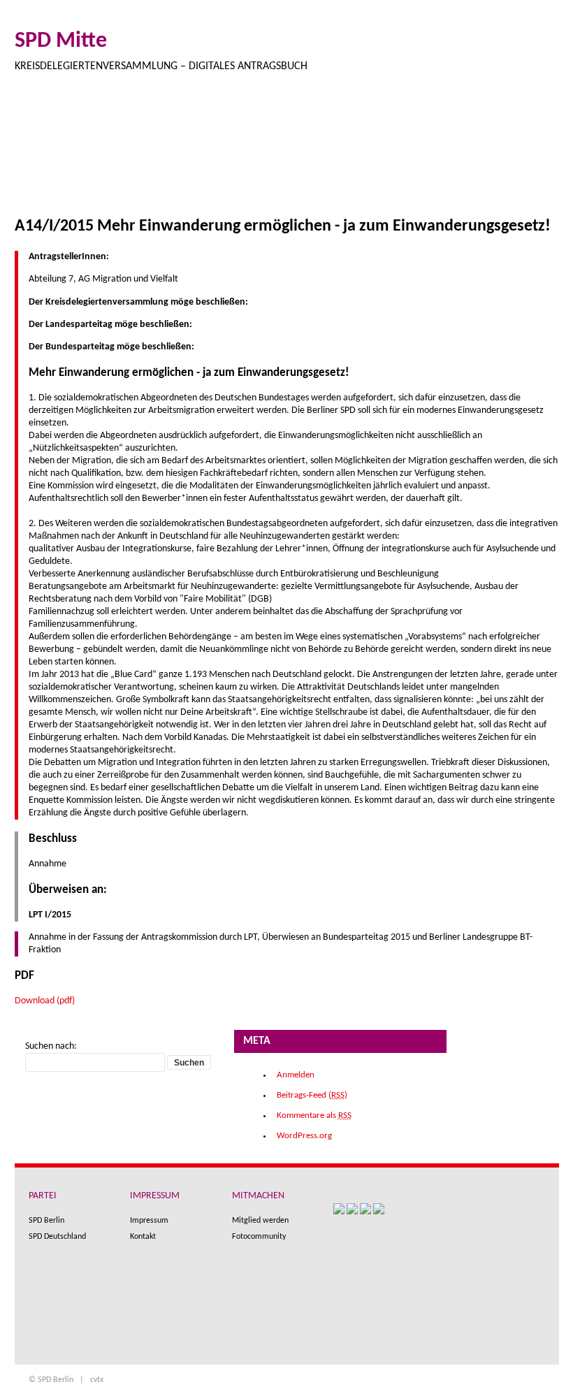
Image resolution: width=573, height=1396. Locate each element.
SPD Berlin (46, 1220)
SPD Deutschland (57, 1237)
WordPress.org (304, 1135)
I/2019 (138, 153)
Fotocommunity (259, 1237)
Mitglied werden (260, 1220)
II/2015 (543, 153)
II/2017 (288, 153)
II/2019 (88, 153)
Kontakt (143, 1237)
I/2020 (38, 153)
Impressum (149, 1220)
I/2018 (238, 153)
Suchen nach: (51, 1046)
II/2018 (188, 153)
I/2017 (338, 153)
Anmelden (295, 1074)
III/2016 (390, 153)
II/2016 (443, 153)
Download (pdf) (45, 1001)
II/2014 (88, 181)
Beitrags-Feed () (312, 1095)
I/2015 (38, 181)
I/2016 (493, 153)
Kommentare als (314, 1115)
